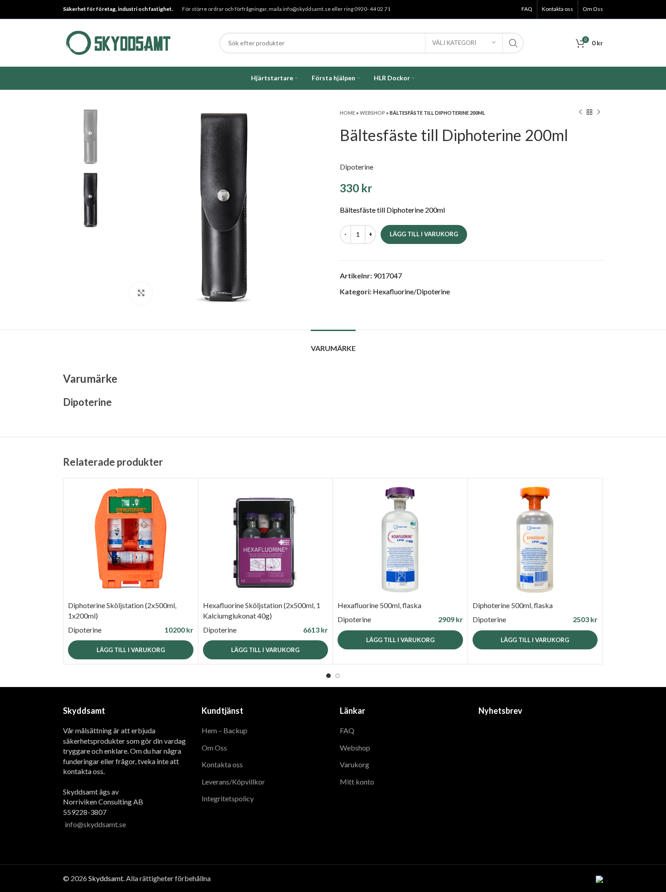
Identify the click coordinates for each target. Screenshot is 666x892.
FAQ (347, 730)
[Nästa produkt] (598, 112)
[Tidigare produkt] (580, 112)
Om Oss (214, 747)
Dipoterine (356, 166)
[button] (130, 649)
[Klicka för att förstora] (141, 293)
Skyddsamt (105, 878)
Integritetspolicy (228, 798)
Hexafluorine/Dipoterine (411, 291)
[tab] (333, 343)
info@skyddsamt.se (95, 824)
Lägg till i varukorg (424, 234)
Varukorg (354, 764)
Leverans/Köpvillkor (233, 781)
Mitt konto (357, 781)
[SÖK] (513, 43)
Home (347, 113)
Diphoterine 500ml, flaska (513, 605)
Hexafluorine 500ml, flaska (379, 605)
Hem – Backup (224, 730)
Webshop (372, 113)
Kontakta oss (222, 764)
